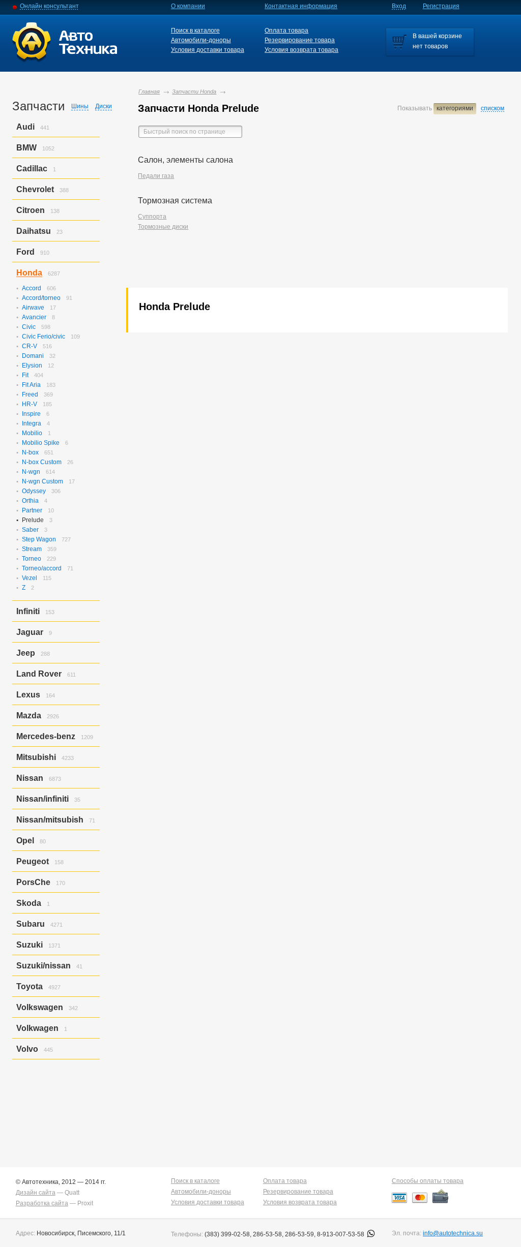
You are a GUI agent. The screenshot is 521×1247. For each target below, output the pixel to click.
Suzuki (29, 944)
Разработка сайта (42, 1203)
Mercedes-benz (45, 736)
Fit (25, 375)
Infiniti (28, 611)
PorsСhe (33, 882)
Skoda (28, 903)
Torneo (31, 558)
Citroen (30, 210)
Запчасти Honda (194, 91)
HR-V (29, 404)
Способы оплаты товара (428, 1180)
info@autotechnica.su (453, 1233)
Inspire (31, 413)
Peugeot (32, 861)
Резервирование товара (300, 40)
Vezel (29, 578)
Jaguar (29, 632)
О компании (188, 6)
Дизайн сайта (35, 1192)
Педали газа (156, 175)
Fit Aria (31, 384)
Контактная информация (301, 6)
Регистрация (441, 6)
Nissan (29, 778)
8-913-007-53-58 (341, 1234)
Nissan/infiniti (42, 799)
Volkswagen (39, 1007)
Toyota (29, 986)
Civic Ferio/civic (43, 336)
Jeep (25, 653)
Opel (25, 840)
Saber (30, 529)
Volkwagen (37, 1028)
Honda (29, 272)
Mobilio (32, 433)
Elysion (32, 365)
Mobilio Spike (41, 442)
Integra (31, 423)
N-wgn (31, 471)
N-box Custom (42, 462)
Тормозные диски (163, 226)
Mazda (28, 715)
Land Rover (39, 674)
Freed (30, 394)
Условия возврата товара (301, 49)
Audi (25, 127)
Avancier (34, 317)
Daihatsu (33, 231)
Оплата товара (286, 30)
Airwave (33, 307)
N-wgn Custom (42, 481)
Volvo (27, 1049)
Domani (33, 355)
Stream (32, 549)
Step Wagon (39, 539)
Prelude (33, 520)
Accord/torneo (41, 297)
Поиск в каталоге (195, 30)
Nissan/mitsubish (49, 819)
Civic (29, 326)
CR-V (29, 346)
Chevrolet (35, 189)
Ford (25, 252)
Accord (31, 288)
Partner (32, 510)
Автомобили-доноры (201, 40)
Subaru (30, 924)
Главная (149, 91)
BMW (26, 147)
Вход (399, 6)
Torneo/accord (42, 568)
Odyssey (34, 491)
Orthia (30, 500)
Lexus (28, 694)
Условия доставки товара (207, 49)
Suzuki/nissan (43, 965)
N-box (30, 452)
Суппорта (152, 216)
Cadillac (31, 168)
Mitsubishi (36, 757)
